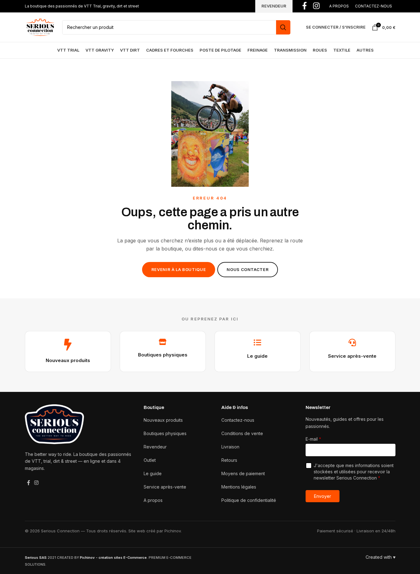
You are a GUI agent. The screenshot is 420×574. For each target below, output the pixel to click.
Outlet (150, 460)
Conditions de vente (242, 433)
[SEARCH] (283, 27)
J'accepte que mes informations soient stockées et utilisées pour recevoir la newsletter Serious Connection (354, 471)
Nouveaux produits (68, 360)
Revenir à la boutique (178, 269)
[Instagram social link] (36, 482)
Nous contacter (248, 269)
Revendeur (155, 446)
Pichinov (172, 530)
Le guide (257, 356)
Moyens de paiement (243, 473)
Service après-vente (352, 356)
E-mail (313, 439)
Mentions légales (238, 486)
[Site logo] (40, 26)
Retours (229, 460)
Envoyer (322, 496)
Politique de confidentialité (248, 500)
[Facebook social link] (28, 482)
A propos (153, 500)
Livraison (230, 446)
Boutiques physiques (162, 355)
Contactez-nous (237, 420)
